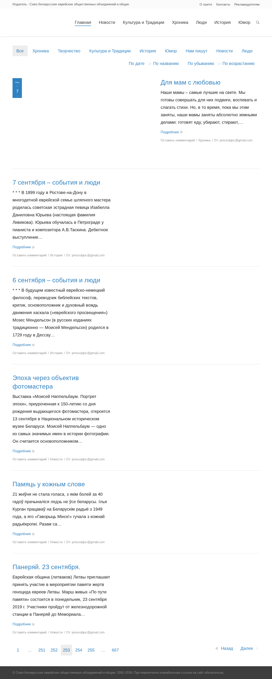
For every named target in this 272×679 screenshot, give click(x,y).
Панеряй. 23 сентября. (46, 566)
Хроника (41, 51)
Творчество (69, 51)
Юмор (171, 51)
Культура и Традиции (110, 51)
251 (41, 650)
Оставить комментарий (178, 140)
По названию (166, 63)
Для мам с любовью (191, 82)
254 (78, 650)
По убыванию (201, 63)
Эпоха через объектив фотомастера (46, 382)
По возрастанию (238, 63)
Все (20, 51)
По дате (136, 63)
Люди (247, 51)
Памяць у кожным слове (49, 484)
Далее (247, 648)
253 (66, 650)
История (148, 51)
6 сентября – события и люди (56, 280)
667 (115, 650)
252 (54, 650)
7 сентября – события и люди (56, 182)
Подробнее (170, 132)
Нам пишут (196, 51)
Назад (227, 648)
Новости (224, 51)
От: (233, 140)
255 (91, 650)
